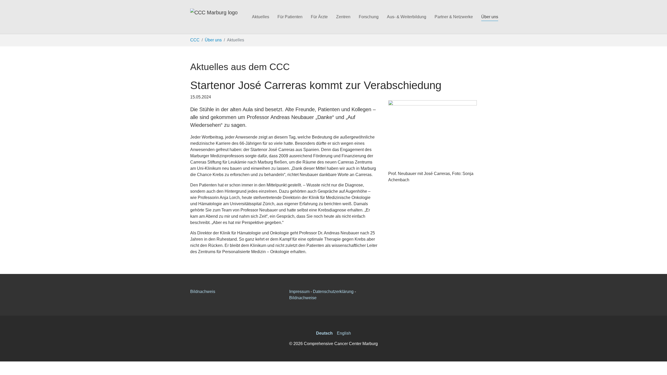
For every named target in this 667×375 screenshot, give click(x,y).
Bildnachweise (303, 298)
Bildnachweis (202, 291)
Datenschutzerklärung (333, 291)
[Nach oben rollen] (659, 367)
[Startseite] (213, 17)
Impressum (299, 291)
